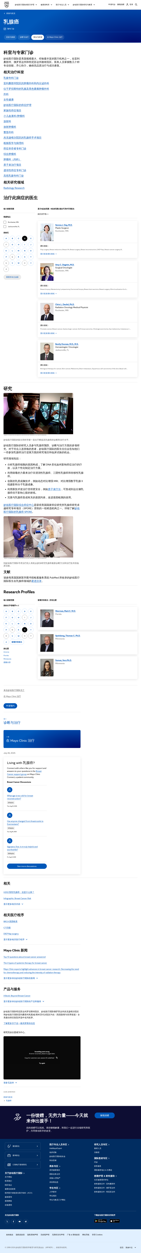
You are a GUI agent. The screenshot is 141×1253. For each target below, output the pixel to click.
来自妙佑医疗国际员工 (14, 690)
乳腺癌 (11, 22)
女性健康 (9, 99)
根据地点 (7, 217)
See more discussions (26, 866)
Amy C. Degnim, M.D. (64, 264)
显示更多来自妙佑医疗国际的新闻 (19, 978)
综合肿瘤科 (10, 154)
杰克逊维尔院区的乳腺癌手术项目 (23, 137)
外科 (6, 94)
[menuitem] (10, 37)
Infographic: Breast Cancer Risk (17, 898)
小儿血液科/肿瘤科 (14, 115)
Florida (6, 655)
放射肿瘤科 (10, 126)
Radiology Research (14, 187)
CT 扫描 (7, 927)
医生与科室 (37, 37)
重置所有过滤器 (12, 277)
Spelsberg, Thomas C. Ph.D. (67, 635)
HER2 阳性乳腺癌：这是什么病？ (19, 892)
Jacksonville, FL (13, 226)
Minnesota (7, 659)
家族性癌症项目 (12, 110)
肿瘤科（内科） (12, 159)
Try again (42, 1063)
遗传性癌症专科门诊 (15, 170)
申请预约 (10, 705)
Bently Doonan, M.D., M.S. (67, 344)
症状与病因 (10, 37)
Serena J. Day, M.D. (63, 225)
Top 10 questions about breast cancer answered (25, 957)
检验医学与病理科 (14, 143)
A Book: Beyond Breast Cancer (17, 995)
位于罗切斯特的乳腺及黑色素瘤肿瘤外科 (26, 88)
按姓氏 (6, 233)
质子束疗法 (54, 489)
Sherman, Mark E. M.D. (65, 611)
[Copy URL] (57, 1058)
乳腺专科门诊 (11, 77)
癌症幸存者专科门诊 (15, 148)
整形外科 (9, 132)
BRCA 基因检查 (11, 921)
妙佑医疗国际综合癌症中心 (19, 504)
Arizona (6, 652)
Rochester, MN (13, 222)
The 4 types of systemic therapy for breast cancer (25, 963)
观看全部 (7, 662)
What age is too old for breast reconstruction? (20, 797)
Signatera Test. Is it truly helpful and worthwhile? (22, 848)
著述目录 (36, 581)
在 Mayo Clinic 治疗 (55, 37)
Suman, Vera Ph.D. (63, 660)
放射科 (7, 121)
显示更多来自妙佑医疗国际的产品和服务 (22, 1001)
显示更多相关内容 (12, 904)
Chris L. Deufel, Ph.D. (64, 304)
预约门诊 (10, 29)
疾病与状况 (10, 13)
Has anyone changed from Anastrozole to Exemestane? (25, 822)
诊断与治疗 (24, 37)
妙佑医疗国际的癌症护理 (17, 105)
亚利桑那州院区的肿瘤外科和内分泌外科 (26, 83)
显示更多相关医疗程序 (14, 939)
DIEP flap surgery (11, 933)
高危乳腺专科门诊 (14, 175)
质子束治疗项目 (12, 164)
